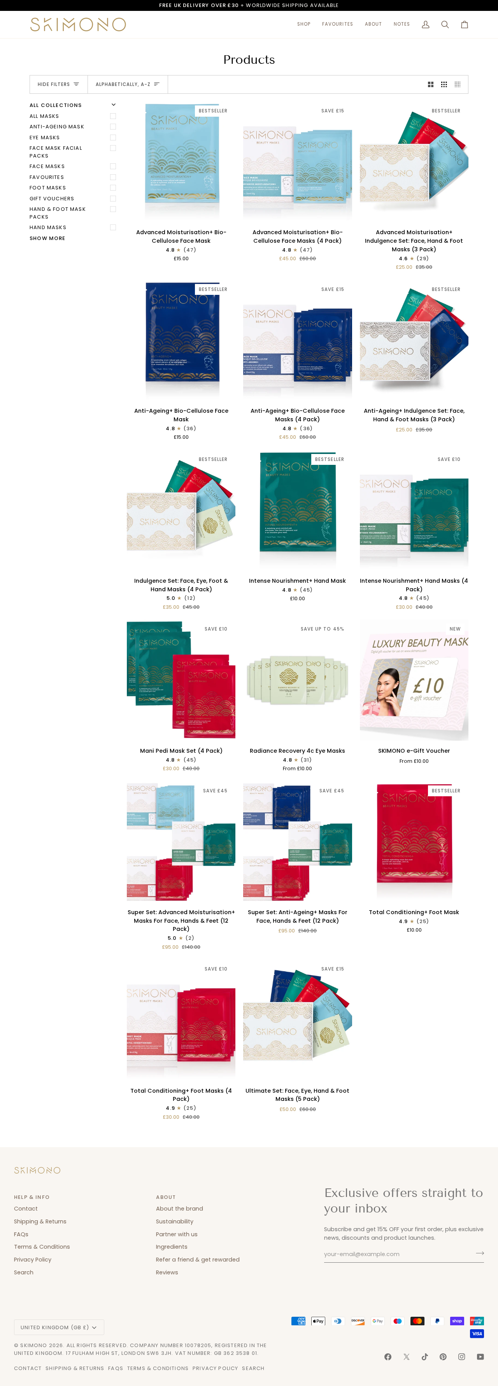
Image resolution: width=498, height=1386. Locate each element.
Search (23, 1272)
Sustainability (174, 1221)
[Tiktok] (425, 1356)
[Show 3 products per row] (444, 84)
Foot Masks (48, 187)
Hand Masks (48, 227)
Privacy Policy (32, 1259)
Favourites (47, 177)
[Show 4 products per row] (459, 84)
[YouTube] (480, 1356)
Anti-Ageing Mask (57, 126)
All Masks (45, 116)
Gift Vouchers (52, 198)
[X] (406, 1356)
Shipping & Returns (40, 1221)
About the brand (179, 1209)
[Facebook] (387, 1356)
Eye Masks (45, 137)
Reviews (167, 1272)
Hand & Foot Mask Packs (58, 213)
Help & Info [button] (32, 1197)
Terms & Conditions (42, 1247)
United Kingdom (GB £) (55, 1327)
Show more (48, 238)
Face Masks (47, 166)
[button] (303, 24)
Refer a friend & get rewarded (198, 1259)
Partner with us (177, 1234)
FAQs (21, 1234)
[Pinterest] (443, 1356)
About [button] (166, 1197)
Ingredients (172, 1247)
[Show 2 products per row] (431, 84)
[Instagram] (461, 1356)
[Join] (477, 1253)
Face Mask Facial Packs (56, 151)
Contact (26, 1209)
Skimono (33, 1345)
